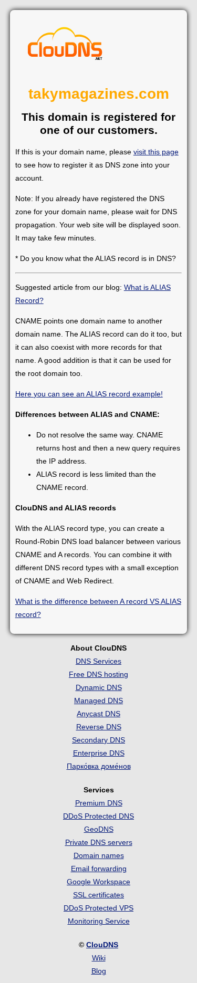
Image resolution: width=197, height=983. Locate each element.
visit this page (156, 152)
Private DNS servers (98, 842)
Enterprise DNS (99, 753)
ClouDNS (102, 944)
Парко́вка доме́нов (99, 766)
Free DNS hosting (98, 674)
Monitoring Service (99, 921)
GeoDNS (98, 829)
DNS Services (98, 661)
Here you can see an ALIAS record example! (89, 394)
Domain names (99, 855)
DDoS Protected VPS (98, 908)
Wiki (99, 958)
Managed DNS (98, 700)
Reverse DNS (98, 727)
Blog (98, 971)
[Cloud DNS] (65, 46)
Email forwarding (99, 868)
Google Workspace (98, 881)
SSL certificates (98, 895)
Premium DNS (98, 803)
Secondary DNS (98, 740)
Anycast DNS (98, 713)
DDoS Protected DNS (98, 816)
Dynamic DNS (99, 687)
